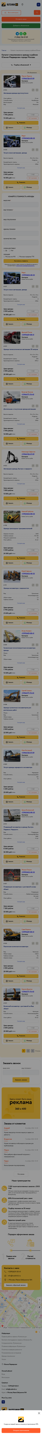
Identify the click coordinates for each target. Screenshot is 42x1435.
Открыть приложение (21, 1430)
